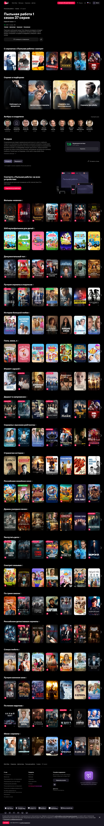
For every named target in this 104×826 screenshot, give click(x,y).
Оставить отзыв (8, 796)
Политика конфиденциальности (13, 788)
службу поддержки (25, 822)
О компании (7, 774)
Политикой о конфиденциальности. (12, 819)
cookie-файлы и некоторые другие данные (65, 816)
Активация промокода (35, 786)
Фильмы (30, 776)
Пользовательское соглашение (13, 786)
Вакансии (6, 776)
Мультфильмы (32, 781)
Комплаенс (7, 794)
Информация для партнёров (12, 781)
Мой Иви (31, 774)
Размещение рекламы (10, 783)
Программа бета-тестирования (13, 779)
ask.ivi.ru (55, 788)
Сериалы (31, 779)
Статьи (30, 783)
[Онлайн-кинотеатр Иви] (6, 3)
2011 (7, 25)
